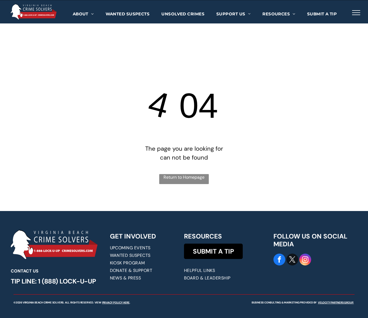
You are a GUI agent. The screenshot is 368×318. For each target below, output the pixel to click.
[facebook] (279, 260)
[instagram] (305, 260)
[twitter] (292, 260)
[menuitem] (83, 14)
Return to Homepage (184, 177)
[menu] (356, 13)
